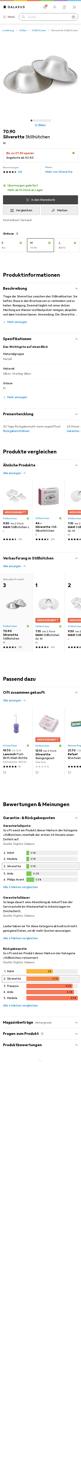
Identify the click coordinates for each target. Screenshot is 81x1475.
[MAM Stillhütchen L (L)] (16, 512)
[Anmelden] (54, 7)
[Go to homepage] (14, 7)
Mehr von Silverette (59, 170)
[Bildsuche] (73, 17)
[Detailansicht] (40, 867)
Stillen (23, 30)
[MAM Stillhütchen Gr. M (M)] (48, 612)
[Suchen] (23, 16)
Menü (11, 17)
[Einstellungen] (45, 7)
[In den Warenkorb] (5, 772)
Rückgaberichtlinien (16, 431)
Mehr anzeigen (17, 322)
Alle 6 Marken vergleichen (20, 887)
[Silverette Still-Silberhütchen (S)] (48, 512)
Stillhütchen (39, 30)
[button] (40, 187)
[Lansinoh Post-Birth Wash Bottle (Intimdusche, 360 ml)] (16, 742)
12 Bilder (40, 125)
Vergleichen (24, 210)
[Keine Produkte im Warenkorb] (74, 7)
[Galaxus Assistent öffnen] (64, 7)
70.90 (9, 131)
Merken (62, 210)
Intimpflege (10, 745)
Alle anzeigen (12, 473)
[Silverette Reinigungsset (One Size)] (48, 742)
